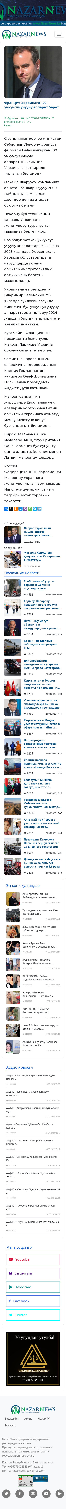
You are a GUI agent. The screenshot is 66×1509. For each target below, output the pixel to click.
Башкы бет (12, 1418)
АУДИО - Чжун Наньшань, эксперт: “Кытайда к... (32, 1223)
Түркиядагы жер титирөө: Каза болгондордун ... (41, 912)
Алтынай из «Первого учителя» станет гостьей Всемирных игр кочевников (41, 823)
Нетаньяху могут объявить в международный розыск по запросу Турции (42, 624)
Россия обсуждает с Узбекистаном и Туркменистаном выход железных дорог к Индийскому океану (41, 803)
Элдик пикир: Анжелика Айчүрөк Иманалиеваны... (38, 961)
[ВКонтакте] (6, 509)
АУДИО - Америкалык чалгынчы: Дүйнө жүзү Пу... (32, 1109)
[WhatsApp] (30, 509)
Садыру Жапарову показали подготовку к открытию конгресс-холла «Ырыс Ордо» (42, 604)
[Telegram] (39, 509)
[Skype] (35, 509)
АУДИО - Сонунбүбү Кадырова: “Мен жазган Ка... (40, 1043)
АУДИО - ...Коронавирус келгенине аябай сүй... (30, 1207)
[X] (11, 509)
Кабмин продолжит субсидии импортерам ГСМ (40, 644)
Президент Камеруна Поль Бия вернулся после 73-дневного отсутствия (41, 843)
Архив (28, 1418)
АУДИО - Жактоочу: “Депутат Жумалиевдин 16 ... (33, 1191)
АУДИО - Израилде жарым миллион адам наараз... (30, 1077)
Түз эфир (10, 1425)
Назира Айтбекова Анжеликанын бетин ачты (38, 994)
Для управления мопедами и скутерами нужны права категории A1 (41, 664)
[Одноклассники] (16, 509)
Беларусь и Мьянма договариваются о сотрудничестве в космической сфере (38, 783)
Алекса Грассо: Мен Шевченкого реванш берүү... (39, 945)
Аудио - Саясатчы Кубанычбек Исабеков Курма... (29, 1126)
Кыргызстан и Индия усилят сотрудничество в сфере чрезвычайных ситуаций (42, 724)
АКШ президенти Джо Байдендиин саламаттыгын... (40, 895)
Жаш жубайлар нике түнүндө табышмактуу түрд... (40, 928)
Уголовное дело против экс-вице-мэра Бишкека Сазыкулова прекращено (42, 704)
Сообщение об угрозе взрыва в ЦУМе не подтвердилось (39, 584)
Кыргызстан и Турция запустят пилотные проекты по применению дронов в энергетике (42, 684)
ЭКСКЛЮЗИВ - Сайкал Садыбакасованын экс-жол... (39, 977)
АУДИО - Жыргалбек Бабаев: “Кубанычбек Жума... (30, 1174)
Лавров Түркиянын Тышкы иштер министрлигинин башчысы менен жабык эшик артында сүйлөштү (42, 531)
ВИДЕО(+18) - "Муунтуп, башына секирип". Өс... (36, 1010)
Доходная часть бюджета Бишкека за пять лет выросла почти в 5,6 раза (42, 863)
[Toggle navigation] (59, 34)
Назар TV (44, 1418)
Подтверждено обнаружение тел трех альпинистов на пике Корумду (40, 743)
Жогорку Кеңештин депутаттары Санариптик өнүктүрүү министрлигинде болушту (42, 556)
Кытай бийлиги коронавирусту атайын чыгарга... (41, 1027)
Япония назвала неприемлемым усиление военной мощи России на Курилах (42, 763)
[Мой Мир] (20, 509)
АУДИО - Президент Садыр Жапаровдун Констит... (29, 1142)
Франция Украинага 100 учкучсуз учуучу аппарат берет (31, 105)
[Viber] (25, 509)
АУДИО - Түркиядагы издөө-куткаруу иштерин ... (27, 1093)
